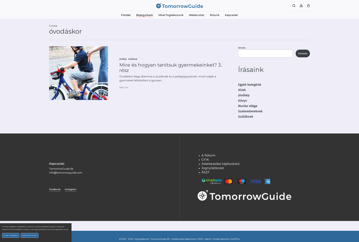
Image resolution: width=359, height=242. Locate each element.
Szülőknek (132, 59)
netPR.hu (235, 239)
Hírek (242, 90)
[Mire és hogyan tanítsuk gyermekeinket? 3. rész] (78, 73)
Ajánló (208, 239)
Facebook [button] (55, 189)
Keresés (241, 48)
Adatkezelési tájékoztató (220, 164)
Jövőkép (123, 59)
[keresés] (294, 5)
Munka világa (247, 106)
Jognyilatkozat (212, 168)
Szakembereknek (250, 111)
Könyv (242, 100)
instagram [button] (70, 189)
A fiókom (208, 155)
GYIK (205, 160)
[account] (301, 5)
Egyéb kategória (249, 85)
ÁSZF (205, 172)
